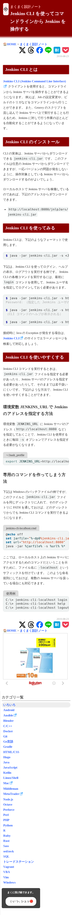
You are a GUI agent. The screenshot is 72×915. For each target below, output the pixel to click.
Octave (7, 804)
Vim (6, 877)
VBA (6, 872)
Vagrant (8, 866)
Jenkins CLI (11, 338)
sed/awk (8, 851)
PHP (6, 820)
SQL (6, 856)
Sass (6, 846)
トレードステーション (18, 861)
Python (8, 825)
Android (8, 710)
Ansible (8, 715)
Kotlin (7, 772)
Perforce (8, 809)
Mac (6, 783)
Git (5, 736)
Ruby (7, 835)
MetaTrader (11, 793)
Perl (6, 814)
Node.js (8, 799)
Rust (6, 840)
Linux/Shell (10, 777)
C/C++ (7, 726)
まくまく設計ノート (25, 7)
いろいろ (9, 704)
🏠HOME (10, 44)
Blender (8, 720)
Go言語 (8, 741)
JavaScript (10, 767)
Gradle (7, 746)
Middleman (10, 788)
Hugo (6, 757)
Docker (8, 731)
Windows (9, 882)
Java (6, 762)
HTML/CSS (11, 752)
